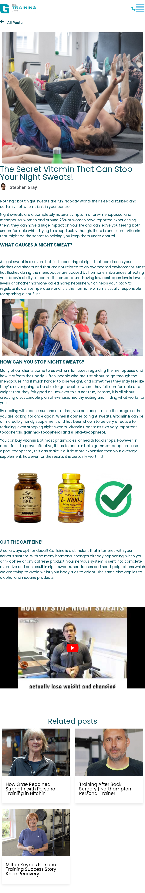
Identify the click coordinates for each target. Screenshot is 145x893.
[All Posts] (2, 21)
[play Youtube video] (72, 648)
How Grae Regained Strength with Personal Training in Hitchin (31, 788)
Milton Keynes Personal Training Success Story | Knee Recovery (32, 869)
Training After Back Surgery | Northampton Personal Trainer (105, 788)
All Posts (15, 22)
